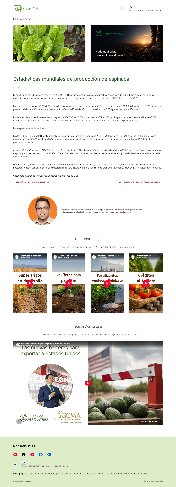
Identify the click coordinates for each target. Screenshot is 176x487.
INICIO (16, 18)
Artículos (25, 18)
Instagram (130, 246)
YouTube (100, 246)
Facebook (110, 246)
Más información (125, 212)
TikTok (119, 246)
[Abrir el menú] (122, 8)
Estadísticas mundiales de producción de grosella (139, 182)
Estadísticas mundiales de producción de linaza (36, 182)
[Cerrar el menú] (131, 7)
